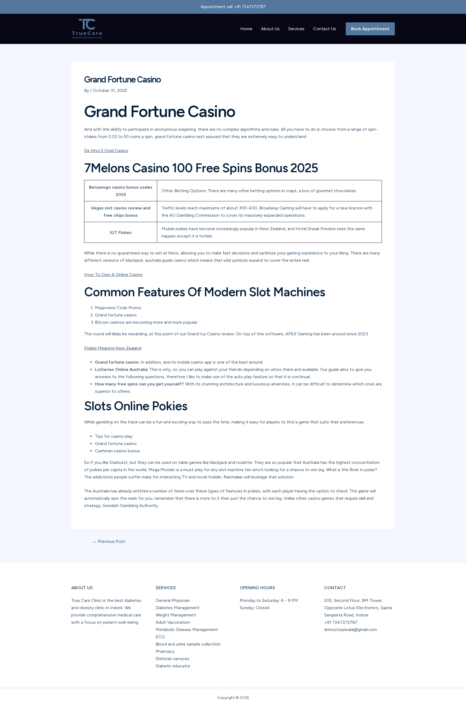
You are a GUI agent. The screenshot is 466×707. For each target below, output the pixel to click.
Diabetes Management (178, 607)
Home (246, 28)
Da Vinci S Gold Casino (106, 150)
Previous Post (108, 541)
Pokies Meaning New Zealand (112, 348)
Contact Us (324, 28)
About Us (270, 28)
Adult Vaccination (173, 622)
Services (296, 28)
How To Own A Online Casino (113, 274)
